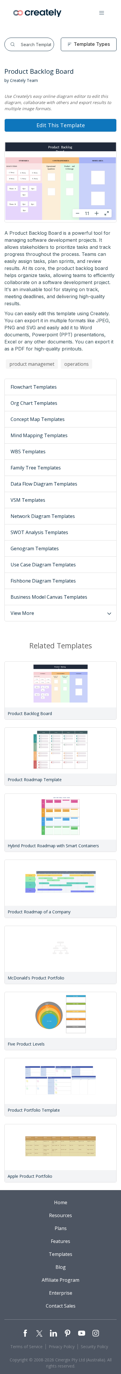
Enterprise (60, 1293)
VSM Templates (28, 500)
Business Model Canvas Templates (49, 597)
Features (60, 1241)
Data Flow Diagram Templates (44, 484)
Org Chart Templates (34, 403)
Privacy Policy (62, 1346)
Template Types (92, 44)
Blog (61, 1267)
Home (60, 1202)
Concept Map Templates (38, 419)
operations (76, 364)
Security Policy (94, 1346)
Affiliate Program (60, 1280)
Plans (61, 1228)
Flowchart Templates (34, 387)
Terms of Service (26, 1346)
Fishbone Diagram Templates (43, 581)
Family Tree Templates (36, 467)
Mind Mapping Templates (39, 435)
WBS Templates (28, 451)
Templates (60, 1254)
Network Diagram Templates (43, 516)
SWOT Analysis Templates (39, 532)
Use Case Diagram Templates (43, 564)
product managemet (31, 364)
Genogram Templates (35, 548)
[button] (102, 13)
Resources (60, 1215)
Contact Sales (60, 1306)
